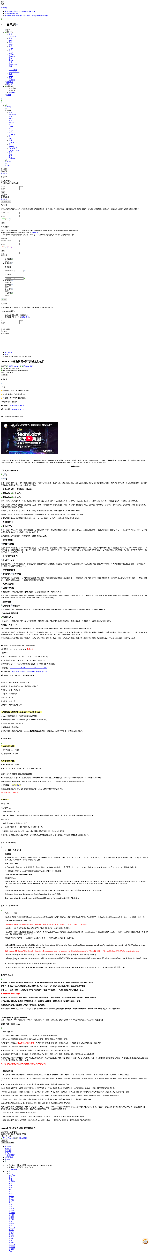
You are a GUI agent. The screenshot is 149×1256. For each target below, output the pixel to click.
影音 (10, 1225)
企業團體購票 (10, 1155)
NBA (10, 1189)
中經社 (11, 1238)
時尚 (10, 1185)
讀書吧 (11, 1208)
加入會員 (4, 199)
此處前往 (35, 233)
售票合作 (8, 1153)
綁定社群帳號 (6, 329)
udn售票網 (8, 352)
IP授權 (11, 1232)
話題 (10, 1204)
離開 (2, 2)
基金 (10, 1221)
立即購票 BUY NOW (8, 1143)
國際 (10, 1194)
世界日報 (12, 1249)
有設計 (11, 1230)
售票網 (11, 1236)
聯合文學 (12, 1245)
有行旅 (11, 1242)
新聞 (10, 1179)
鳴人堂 (11, 1196)
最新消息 (4, 8)
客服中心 (8, 1159)
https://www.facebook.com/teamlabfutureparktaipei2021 (29, 671)
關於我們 (8, 1146)
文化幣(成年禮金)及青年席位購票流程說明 (20, 11)
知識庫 (11, 1217)
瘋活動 (11, 1234)
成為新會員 (25, 317)
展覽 (6, 354)
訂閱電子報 (9, 1157)
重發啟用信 (5, 197)
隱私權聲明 (13, 1169)
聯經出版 (12, 1247)
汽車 (10, 1187)
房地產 (11, 1223)
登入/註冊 (12, 88)
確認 (2, 4)
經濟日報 (12, 1181)
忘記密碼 (4, 195)
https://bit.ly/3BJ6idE (18, 409)
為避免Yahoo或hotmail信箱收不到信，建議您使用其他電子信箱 (27, 16)
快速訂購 (4, 375)
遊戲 (10, 1191)
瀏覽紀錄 (12, 92)
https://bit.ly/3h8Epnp (17, 405)
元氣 (10, 1202)
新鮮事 (11, 1198)
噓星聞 (11, 1183)
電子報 (11, 1219)
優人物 (11, 1215)
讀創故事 (12, 1213)
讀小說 (11, 1211)
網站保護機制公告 (11, 13)
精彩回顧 (8, 1151)
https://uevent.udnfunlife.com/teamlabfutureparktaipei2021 (28, 668)
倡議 (10, 1206)
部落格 (11, 1200)
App (10, 1251)
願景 (10, 1177)
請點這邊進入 (16, 785)
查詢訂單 (12, 90)
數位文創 (12, 1228)
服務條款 (8, 1149)
